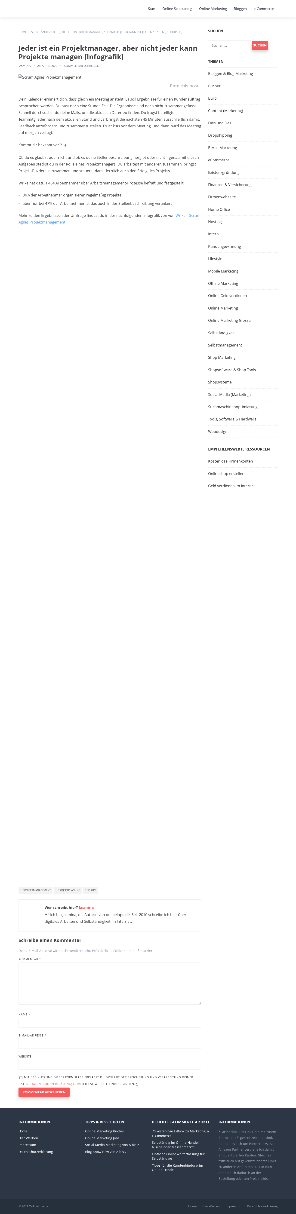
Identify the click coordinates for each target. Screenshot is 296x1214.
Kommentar (29, 959)
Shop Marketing (222, 357)
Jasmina (24, 66)
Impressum (27, 1145)
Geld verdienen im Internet (231, 485)
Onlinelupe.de (38, 1206)
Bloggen (240, 8)
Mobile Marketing (223, 271)
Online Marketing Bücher (104, 1131)
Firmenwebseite (222, 196)
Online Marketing (213, 8)
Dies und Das (219, 123)
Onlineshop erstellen (226, 473)
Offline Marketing (223, 283)
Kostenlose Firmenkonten (230, 461)
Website (25, 1056)
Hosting (215, 221)
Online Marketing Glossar (230, 320)
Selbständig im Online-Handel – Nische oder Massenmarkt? (176, 1144)
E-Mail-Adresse (32, 1035)
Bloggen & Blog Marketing (230, 73)
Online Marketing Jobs (102, 1138)
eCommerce (218, 159)
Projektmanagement (37, 890)
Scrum (91, 890)
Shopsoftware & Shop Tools (232, 369)
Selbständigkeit (43, 32)
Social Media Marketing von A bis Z (112, 1145)
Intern (213, 233)
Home (22, 32)
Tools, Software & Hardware (232, 419)
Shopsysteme (220, 382)
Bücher (214, 86)
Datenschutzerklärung (51, 1084)
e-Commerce (264, 8)
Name (24, 1014)
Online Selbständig (177, 8)
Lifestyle (215, 258)
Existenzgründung (224, 172)
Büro (212, 98)
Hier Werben (28, 1138)
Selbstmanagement (225, 345)
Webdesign (218, 431)
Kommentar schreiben (81, 66)
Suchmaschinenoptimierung (233, 406)
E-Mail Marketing (222, 147)
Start (151, 8)
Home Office (219, 209)
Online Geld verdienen (227, 295)
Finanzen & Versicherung (230, 184)
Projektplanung (69, 890)
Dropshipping (220, 135)
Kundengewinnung (224, 246)
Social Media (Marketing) (229, 394)
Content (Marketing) (225, 110)
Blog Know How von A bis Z (106, 1152)
